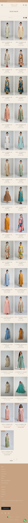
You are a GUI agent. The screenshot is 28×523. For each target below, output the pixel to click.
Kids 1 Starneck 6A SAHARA (7, 153)
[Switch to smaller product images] (26, 17)
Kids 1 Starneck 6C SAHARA (7, 125)
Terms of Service (4, 483)
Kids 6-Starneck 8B (7, 424)
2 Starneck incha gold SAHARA (21, 345)
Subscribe (6, 508)
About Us (3, 469)
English (17, 517)
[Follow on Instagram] (5, 513)
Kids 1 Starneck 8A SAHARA (21, 98)
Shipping (3, 476)
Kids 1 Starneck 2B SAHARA (7, 263)
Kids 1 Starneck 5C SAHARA (21, 153)
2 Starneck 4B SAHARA (21, 398)
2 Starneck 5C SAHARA (21, 372)
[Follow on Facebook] (2, 513)
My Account (3, 474)
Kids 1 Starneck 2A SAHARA (21, 263)
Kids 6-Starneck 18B (7, 451)
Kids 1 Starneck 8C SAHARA (21, 70)
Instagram (3, 489)
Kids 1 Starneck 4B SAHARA (21, 208)
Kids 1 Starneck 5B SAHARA (7, 180)
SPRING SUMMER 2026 (11, 1)
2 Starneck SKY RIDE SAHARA (7, 345)
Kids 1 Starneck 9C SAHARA (7, 43)
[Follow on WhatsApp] (8, 513)
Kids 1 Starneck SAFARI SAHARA (21, 318)
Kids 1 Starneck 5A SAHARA (21, 180)
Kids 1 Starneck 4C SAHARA (7, 208)
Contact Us (3, 471)
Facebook (3, 492)
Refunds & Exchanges (5, 480)
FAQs (2, 478)
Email (2, 496)
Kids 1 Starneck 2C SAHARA (21, 235)
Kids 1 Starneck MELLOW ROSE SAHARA (7, 318)
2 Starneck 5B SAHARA (7, 398)
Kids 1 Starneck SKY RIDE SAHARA (7, 290)
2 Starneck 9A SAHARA (7, 372)
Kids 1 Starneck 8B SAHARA (7, 98)
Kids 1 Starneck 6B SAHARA (21, 125)
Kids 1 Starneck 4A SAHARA (7, 235)
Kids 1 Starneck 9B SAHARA (21, 43)
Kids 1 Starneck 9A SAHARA (7, 70)
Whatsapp (3, 494)
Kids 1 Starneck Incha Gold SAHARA (21, 290)
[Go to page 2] (16, 459)
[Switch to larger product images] (23, 17)
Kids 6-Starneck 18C (20, 424)
